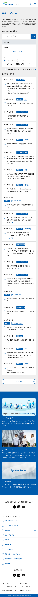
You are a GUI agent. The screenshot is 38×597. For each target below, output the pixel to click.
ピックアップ (11, 60)
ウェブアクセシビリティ (26, 590)
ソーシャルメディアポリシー (27, 587)
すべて (31, 64)
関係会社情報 (20, 64)
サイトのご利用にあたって (9, 587)
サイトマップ (5, 583)
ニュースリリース (24, 60)
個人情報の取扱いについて (9, 590)
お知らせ (9, 64)
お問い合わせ (23, 583)
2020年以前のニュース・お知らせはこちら (21, 69)
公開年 (6, 47)
